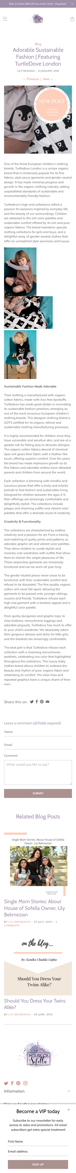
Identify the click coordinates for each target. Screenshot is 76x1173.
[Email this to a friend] (47, 701)
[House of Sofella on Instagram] (25, 1083)
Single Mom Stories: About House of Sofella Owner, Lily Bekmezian (34, 908)
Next (48, 79)
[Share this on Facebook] (36, 701)
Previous (31, 79)
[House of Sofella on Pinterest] (18, 1083)
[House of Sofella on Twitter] (6, 1083)
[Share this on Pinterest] (41, 701)
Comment (10, 755)
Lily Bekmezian (19, 921)
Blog (38, 44)
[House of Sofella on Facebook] (12, 1083)
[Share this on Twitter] (31, 701)
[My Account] (3, 18)
